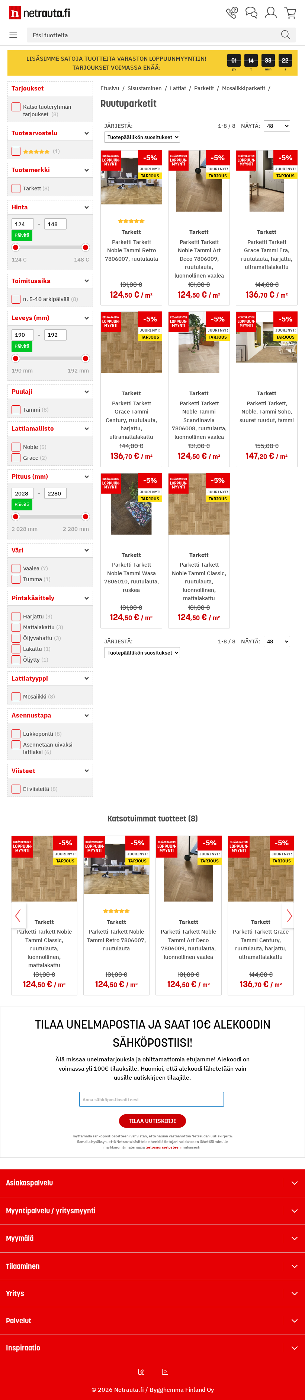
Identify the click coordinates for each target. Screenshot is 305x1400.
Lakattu (36, 648)
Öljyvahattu (41, 638)
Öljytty (34, 659)
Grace (34, 457)
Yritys (15, 1293)
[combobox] (161, 35)
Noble (34, 446)
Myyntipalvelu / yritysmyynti (51, 1211)
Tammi (35, 409)
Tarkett (35, 188)
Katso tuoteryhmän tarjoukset (47, 110)
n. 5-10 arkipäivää (49, 299)
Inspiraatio (23, 1348)
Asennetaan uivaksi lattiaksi (48, 748)
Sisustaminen (145, 88)
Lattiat (178, 88)
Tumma (36, 579)
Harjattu (37, 616)
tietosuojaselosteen (163, 1147)
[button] (13, 35)
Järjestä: (118, 125)
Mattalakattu (42, 627)
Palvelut (18, 1320)
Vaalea (34, 568)
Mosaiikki (38, 696)
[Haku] (285, 35)
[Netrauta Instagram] (166, 1371)
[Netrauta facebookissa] (142, 1371)
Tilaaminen (23, 1266)
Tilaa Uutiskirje (153, 1121)
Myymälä (19, 1238)
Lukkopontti (41, 733)
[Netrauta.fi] (39, 12)
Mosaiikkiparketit (244, 88)
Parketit (204, 88)
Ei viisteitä (39, 788)
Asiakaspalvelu (29, 1183)
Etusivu (110, 88)
